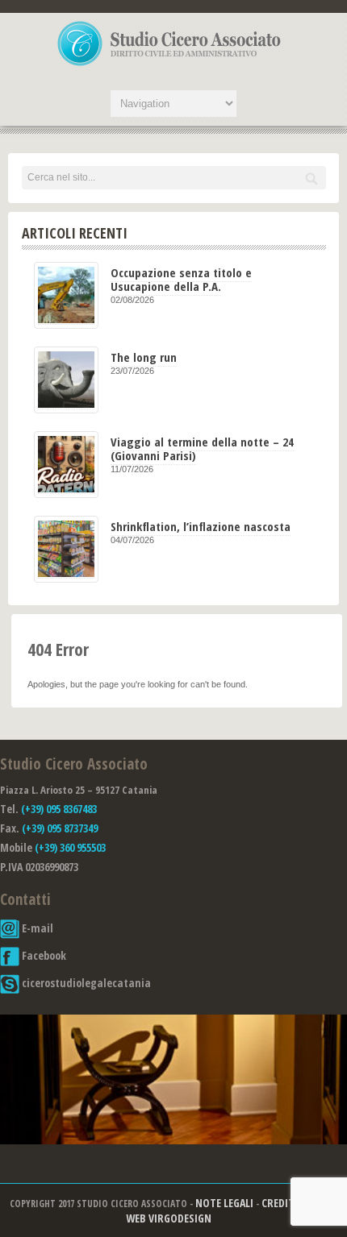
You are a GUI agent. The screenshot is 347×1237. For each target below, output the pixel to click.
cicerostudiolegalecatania (85, 982)
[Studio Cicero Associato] (169, 65)
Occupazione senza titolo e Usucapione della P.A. (181, 279)
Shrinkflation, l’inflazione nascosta (201, 526)
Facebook (42, 955)
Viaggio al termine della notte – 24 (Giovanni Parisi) (202, 448)
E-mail (36, 928)
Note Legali (224, 1202)
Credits (280, 1202)
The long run (144, 357)
